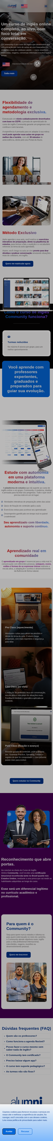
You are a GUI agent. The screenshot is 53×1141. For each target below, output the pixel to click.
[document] (26, 570)
